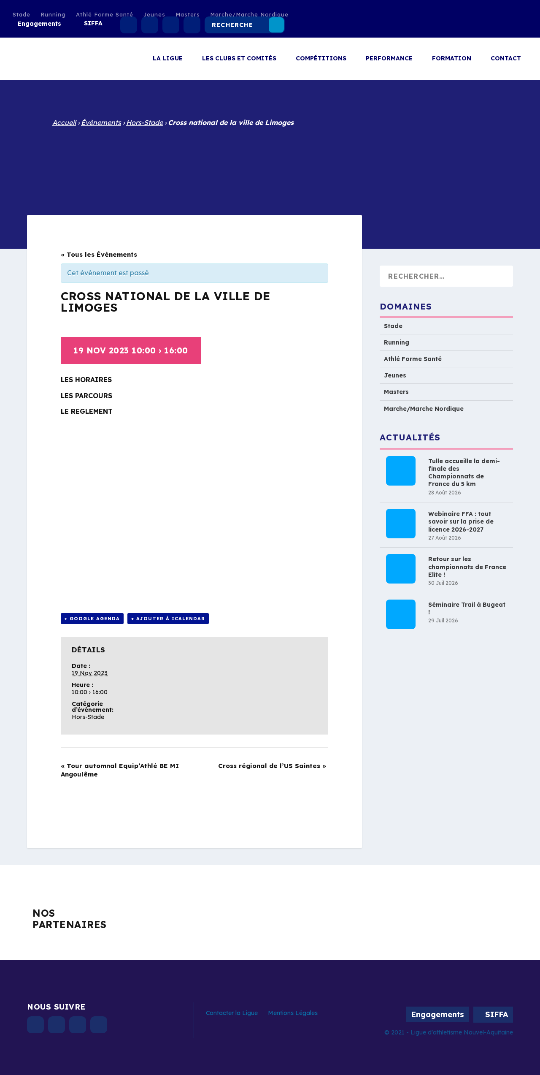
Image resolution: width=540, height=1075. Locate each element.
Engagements (39, 23)
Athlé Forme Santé (104, 14)
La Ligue (168, 58)
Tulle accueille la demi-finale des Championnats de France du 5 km (464, 472)
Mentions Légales (293, 1013)
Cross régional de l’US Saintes (272, 766)
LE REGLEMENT (87, 411)
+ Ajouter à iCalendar (168, 619)
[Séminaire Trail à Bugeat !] (401, 614)
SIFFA (93, 23)
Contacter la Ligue (232, 1013)
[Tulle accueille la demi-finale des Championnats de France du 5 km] (401, 471)
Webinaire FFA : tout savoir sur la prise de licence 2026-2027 (461, 521)
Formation (451, 58)
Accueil (64, 122)
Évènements (101, 122)
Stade (21, 14)
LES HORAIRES (86, 379)
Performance (389, 58)
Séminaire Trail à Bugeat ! (466, 608)
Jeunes (154, 14)
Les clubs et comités (239, 58)
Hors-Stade (144, 122)
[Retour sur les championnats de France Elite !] (401, 569)
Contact (506, 58)
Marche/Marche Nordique (249, 14)
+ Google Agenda (92, 619)
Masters (188, 14)
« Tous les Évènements (99, 254)
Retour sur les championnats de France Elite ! (467, 567)
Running (53, 14)
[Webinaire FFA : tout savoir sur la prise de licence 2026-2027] (401, 524)
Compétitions (321, 58)
